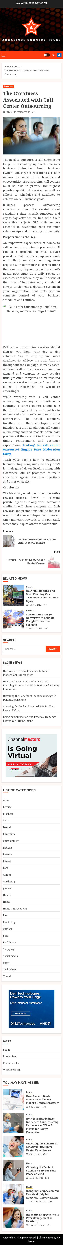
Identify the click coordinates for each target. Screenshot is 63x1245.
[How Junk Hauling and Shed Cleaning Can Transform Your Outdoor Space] (13, 595)
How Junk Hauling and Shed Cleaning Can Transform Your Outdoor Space (42, 596)
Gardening (9, 881)
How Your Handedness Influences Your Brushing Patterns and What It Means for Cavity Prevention (31, 685)
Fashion (7, 847)
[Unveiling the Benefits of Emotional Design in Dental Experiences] (13, 1146)
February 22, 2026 (38, 1202)
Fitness (7, 861)
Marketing (9, 922)
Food (6, 868)
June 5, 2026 (35, 1107)
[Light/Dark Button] (47, 55)
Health (7, 895)
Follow (59, 55)
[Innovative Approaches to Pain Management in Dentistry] (13, 1217)
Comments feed (12, 1063)
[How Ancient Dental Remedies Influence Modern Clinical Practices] (13, 1099)
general (7, 888)
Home (6, 901)
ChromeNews (46, 1237)
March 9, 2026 (36, 1178)
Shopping (8, 949)
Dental (7, 827)
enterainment (11, 841)
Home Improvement (15, 908)
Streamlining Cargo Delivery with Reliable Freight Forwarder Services (40, 619)
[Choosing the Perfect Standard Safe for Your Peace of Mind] (13, 1170)
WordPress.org (12, 1069)
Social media (10, 956)
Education (9, 834)
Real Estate (9, 942)
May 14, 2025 (35, 605)
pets (5, 935)
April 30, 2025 (35, 629)
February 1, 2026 (37, 1225)
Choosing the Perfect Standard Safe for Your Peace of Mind (41, 1171)
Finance (7, 854)
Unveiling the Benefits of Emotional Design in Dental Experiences (42, 1147)
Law (5, 915)
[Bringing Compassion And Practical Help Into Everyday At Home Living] (13, 1194)
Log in (6, 1049)
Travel (7, 976)
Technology (10, 969)
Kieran (9, 112)
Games (7, 874)
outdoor (7, 929)
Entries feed (10, 1056)
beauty (7, 807)
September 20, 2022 (26, 112)
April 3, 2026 (35, 1154)
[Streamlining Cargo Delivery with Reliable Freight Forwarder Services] (13, 619)
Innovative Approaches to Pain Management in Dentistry (42, 1218)
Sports (7, 962)
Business (8, 86)
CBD (5, 820)
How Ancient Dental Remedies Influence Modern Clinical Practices (26, 673)
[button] (3, 55)
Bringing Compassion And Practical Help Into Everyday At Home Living (43, 1194)
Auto (6, 800)
